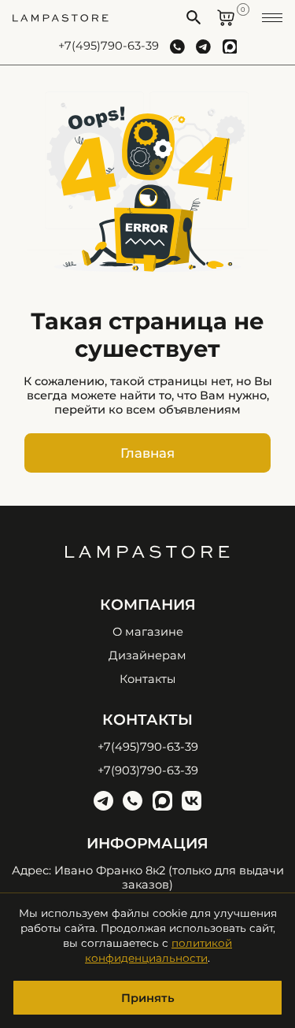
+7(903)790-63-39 (148, 770)
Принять (148, 998)
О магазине (147, 632)
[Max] (162, 801)
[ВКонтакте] (191, 801)
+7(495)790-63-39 (108, 46)
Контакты (147, 679)
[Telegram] (103, 801)
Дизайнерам (147, 655)
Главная (147, 453)
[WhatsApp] (132, 801)
